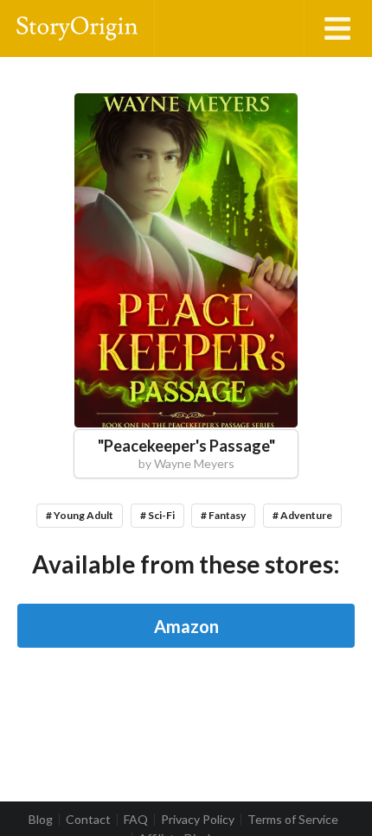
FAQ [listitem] (136, 820)
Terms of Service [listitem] (292, 820)
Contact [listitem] (88, 820)
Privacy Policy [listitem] (197, 820)
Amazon (186, 626)
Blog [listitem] (41, 820)
